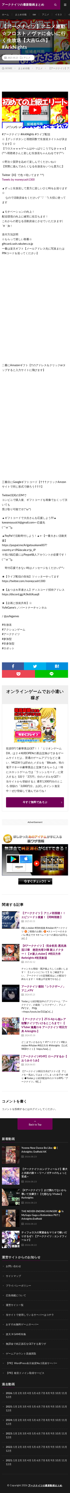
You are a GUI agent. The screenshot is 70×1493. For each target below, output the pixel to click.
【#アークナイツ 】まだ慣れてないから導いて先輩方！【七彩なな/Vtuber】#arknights (43, 1194)
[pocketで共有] (18, 674)
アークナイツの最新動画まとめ (45, 1485)
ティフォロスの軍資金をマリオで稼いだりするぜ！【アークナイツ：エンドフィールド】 (44, 1236)
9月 (53, 1407)
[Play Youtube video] (35, 110)
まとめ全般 (21, 14)
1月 (15, 1393)
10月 (58, 1407)
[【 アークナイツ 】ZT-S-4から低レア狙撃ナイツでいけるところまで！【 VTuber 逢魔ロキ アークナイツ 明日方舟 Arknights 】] (10, 1026)
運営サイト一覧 (15, 1305)
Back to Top (35, 1125)
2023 (9, 1433)
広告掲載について (16, 1295)
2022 (9, 1447)
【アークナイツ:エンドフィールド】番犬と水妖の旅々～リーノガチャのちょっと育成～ (44, 1173)
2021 (9, 1460)
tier (34, 14)
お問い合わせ (13, 1266)
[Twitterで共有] (35, 666)
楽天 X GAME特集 (16, 1334)
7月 (43, 1393)
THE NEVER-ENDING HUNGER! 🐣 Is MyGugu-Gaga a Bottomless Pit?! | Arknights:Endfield (42, 1215)
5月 (34, 1393)
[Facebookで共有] (13, 666)
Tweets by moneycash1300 (18, 179)
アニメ (45, 14)
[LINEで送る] (51, 674)
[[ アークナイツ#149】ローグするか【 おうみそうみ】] (10, 1063)
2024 (9, 1420)
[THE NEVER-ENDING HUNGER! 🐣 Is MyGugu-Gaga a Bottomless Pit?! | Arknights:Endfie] (10, 1218)
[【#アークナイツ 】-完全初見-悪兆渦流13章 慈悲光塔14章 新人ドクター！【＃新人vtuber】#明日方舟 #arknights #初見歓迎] (10, 952)
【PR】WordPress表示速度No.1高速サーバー (31, 1363)
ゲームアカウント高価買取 (21, 1353)
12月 (8, 1410)
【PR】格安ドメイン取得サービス (25, 1373)
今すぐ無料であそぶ (35, 802)
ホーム (5, 14)
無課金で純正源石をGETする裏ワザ (26, 1344)
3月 (25, 1393)
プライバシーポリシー (18, 1286)
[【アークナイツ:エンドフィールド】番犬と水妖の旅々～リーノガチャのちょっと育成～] (10, 1176)
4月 (29, 1393)
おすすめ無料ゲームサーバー (22, 1324)
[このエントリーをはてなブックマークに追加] (57, 666)
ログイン (35, 1109)
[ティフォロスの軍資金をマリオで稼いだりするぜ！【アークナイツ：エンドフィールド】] (10, 1239)
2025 (9, 1407)
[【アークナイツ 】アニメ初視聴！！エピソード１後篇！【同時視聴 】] (10, 920)
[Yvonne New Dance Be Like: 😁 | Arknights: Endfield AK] (10, 1155)
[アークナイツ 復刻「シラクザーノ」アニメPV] (10, 993)
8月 (48, 1393)
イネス (58, 14)
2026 (9, 1393)
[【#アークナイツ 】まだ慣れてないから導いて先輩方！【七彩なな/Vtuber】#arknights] (10, 1197)
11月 (64, 1407)
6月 (39, 1393)
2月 (20, 1393)
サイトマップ (13, 1276)
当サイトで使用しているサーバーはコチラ (30, 1315)
